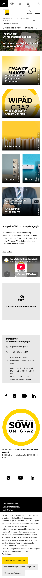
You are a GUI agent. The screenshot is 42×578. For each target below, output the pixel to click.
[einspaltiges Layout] (21, 3)
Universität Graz (9, 18)
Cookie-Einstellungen (13, 573)
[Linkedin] (34, 396)
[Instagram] (14, 396)
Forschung (28, 27)
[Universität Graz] (6, 12)
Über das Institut (13, 27)
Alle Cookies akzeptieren (14, 560)
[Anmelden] (38, 3)
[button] (4, 3)
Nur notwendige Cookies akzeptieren (19, 566)
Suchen (30, 14)
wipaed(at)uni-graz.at (19, 346)
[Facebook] (6, 396)
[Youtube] (24, 396)
